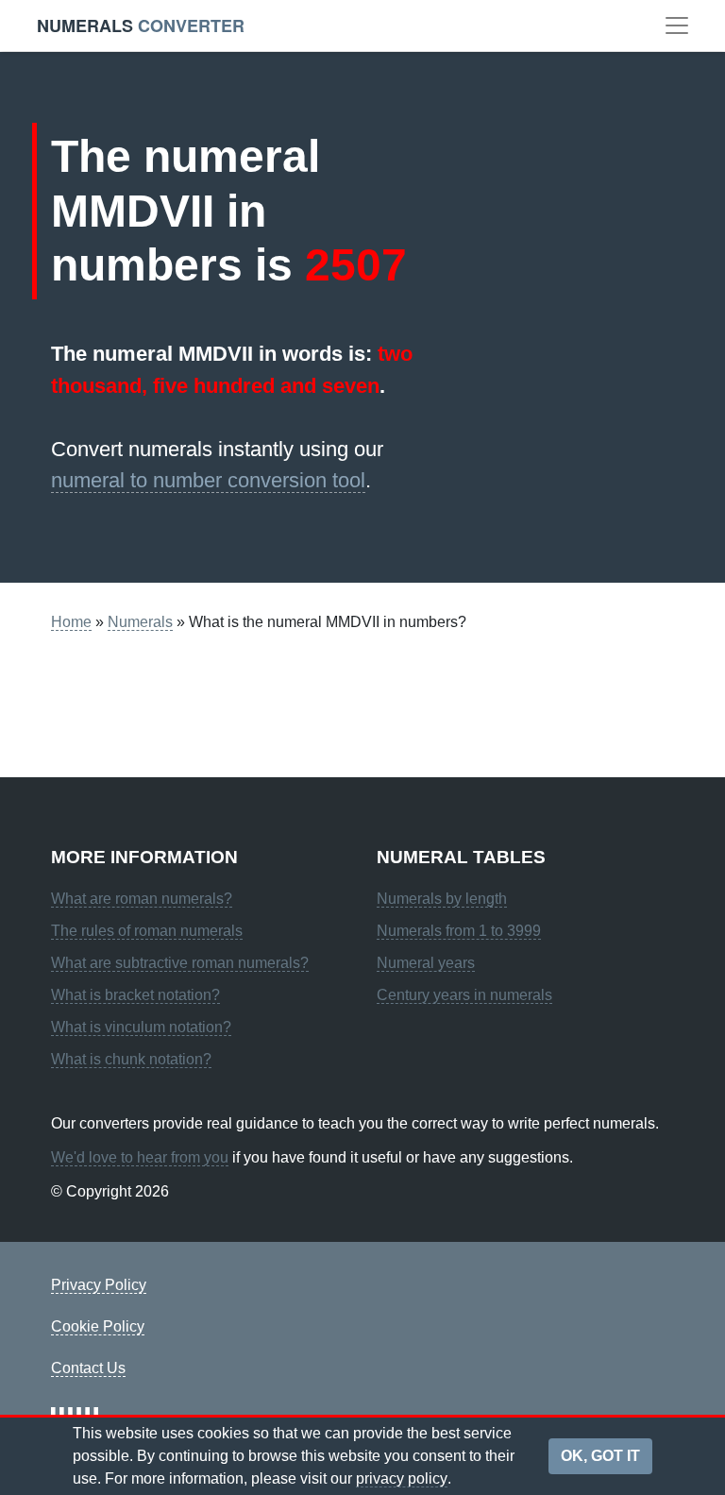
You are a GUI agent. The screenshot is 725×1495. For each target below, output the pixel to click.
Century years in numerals (464, 995)
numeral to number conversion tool (208, 480)
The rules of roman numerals (147, 931)
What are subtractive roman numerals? (180, 963)
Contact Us (88, 1368)
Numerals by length (442, 899)
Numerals (140, 622)
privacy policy (401, 1478)
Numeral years (426, 963)
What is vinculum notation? (141, 1027)
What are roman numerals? (141, 899)
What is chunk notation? (131, 1059)
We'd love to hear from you (139, 1157)
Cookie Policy (97, 1326)
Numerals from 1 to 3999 (459, 931)
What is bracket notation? (135, 995)
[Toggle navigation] (676, 25)
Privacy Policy (98, 1285)
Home (71, 622)
